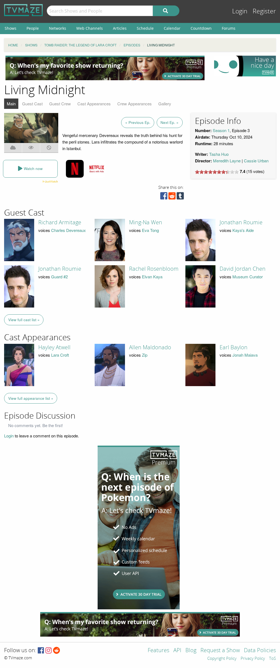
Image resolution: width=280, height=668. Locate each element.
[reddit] (172, 197)
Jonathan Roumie (241, 222)
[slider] (217, 172)
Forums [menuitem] (228, 28)
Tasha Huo (219, 154)
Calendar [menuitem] (172, 28)
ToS (272, 659)
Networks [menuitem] (57, 28)
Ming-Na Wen (145, 222)
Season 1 (221, 130)
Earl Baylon (233, 347)
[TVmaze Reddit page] (56, 651)
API (177, 651)
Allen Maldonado (150, 347)
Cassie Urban (256, 160)
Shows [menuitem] (10, 28)
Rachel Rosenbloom (154, 269)
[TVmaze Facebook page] (41, 651)
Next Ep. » (170, 122)
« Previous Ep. (137, 122)
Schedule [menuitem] (145, 28)
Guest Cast (32, 103)
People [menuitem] (33, 28)
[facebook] (163, 197)
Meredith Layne (227, 160)
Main (11, 103)
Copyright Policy (222, 659)
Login (239, 11)
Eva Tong (150, 230)
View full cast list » (24, 319)
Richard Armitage (59, 222)
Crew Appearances (134, 103)
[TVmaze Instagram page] (48, 651)
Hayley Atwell (54, 347)
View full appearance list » (30, 398)
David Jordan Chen (243, 269)
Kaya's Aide (243, 230)
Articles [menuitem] (120, 28)
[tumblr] (180, 197)
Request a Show (220, 651)
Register (264, 11)
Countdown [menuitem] (201, 28)
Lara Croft (60, 355)
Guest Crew (60, 103)
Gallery (164, 103)
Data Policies (260, 651)
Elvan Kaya (152, 276)
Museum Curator (247, 276)
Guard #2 (59, 276)
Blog (190, 651)
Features (158, 651)
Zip (144, 355)
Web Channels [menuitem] (89, 28)
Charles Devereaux (68, 230)
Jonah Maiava (245, 355)
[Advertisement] (105, 68)
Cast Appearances (94, 103)
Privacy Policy (253, 659)
